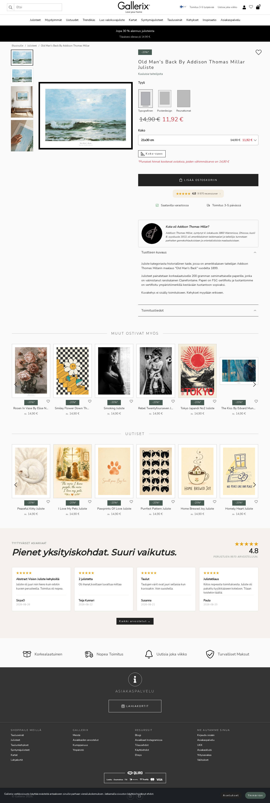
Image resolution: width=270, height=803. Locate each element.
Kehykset (192, 20)
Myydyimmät (53, 20)
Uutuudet (72, 20)
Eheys (138, 755)
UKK (199, 745)
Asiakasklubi (204, 750)
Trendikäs (89, 20)
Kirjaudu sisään (206, 735)
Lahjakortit (137, 706)
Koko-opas (154, 153)
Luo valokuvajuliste (112, 20)
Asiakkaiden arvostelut (86, 740)
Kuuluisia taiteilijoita (150, 74)
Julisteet (35, 20)
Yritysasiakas (204, 755)
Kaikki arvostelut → (135, 621)
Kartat (133, 20)
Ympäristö (78, 750)
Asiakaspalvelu (230, 20)
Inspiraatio (209, 20)
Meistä (76, 735)
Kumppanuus (80, 745)
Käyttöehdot (142, 750)
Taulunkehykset (19, 745)
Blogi (138, 735)
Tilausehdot (141, 745)
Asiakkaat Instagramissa (148, 740)
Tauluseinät (174, 20)
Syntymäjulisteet (152, 20)
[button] (10, 7)
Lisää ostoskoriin (200, 180)
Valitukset (202, 760)
